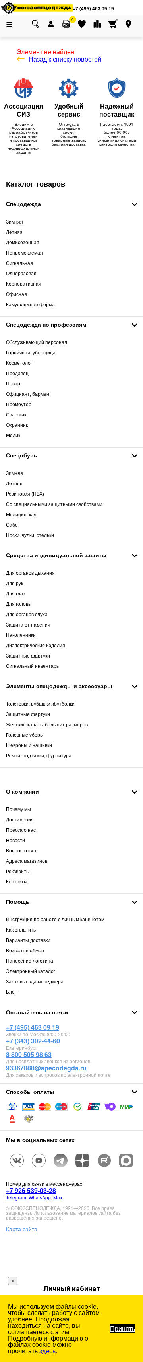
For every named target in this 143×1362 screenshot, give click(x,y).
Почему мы (18, 809)
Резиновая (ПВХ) (25, 493)
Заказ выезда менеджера (35, 981)
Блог (11, 991)
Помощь (17, 901)
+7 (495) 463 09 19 (93, 8)
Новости (15, 840)
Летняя (14, 231)
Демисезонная (22, 242)
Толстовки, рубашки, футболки (40, 703)
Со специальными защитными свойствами (54, 503)
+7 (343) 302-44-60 (33, 1040)
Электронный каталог (30, 970)
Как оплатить (21, 929)
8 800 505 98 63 (29, 1054)
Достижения (20, 819)
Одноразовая (21, 273)
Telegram (16, 1197)
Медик (13, 435)
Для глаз (15, 593)
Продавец (17, 373)
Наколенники (21, 634)
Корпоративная (23, 283)
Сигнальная (19, 262)
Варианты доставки (28, 939)
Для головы (19, 603)
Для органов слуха (27, 614)
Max (57, 1197)
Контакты (16, 881)
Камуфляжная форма (30, 304)
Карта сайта (21, 1229)
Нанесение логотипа (29, 960)
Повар (13, 383)
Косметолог (19, 362)
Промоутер (18, 404)
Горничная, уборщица (31, 352)
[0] (66, 24)
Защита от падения (28, 624)
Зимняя (14, 221)
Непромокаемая (24, 252)
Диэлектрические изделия (35, 645)
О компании (22, 791)
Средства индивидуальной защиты (56, 555)
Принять (122, 1328)
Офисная (16, 293)
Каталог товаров (35, 184)
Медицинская (21, 514)
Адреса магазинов (26, 860)
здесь (47, 1350)
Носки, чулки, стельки (30, 534)
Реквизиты (18, 871)
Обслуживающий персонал (36, 342)
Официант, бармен (27, 393)
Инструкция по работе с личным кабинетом (55, 919)
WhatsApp (40, 1197)
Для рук (14, 583)
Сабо (12, 524)
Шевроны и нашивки (29, 744)
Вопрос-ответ (21, 850)
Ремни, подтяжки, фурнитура (39, 755)
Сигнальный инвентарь (32, 665)
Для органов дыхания (30, 572)
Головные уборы (25, 734)
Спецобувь (21, 455)
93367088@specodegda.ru (46, 1067)
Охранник (17, 424)
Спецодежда (23, 204)
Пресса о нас (21, 829)
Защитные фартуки (28, 655)
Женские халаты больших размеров (47, 724)
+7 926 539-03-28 (31, 1190)
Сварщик (16, 414)
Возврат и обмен (25, 950)
